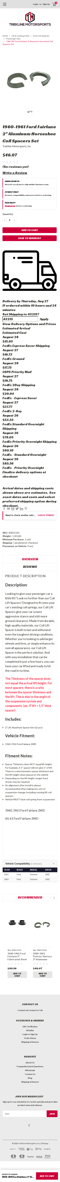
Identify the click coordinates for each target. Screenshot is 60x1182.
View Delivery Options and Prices (29, 324)
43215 (32, 314)
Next (54, 898)
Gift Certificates (30, 1026)
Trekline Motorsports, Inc (16, 146)
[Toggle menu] (4, 6)
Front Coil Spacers (41, 36)
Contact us (10, 206)
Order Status (30, 1038)
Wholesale (30, 1070)
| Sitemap (44, 1143)
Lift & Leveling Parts (20, 36)
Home (5, 36)
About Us (30, 1062)
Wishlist (30, 1030)
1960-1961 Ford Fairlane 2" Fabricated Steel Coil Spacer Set (17, 958)
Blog (30, 1078)
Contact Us (30, 1074)
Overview (30, 559)
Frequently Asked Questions (30, 1066)
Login (35, 4)
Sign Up (46, 4)
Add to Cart (17, 974)
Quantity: (7, 214)
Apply (44, 319)
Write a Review (14, 172)
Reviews (30, 566)
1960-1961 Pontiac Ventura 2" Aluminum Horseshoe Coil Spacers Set (42, 959)
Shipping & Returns (30, 1042)
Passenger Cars (13, 39)
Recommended (30, 897)
